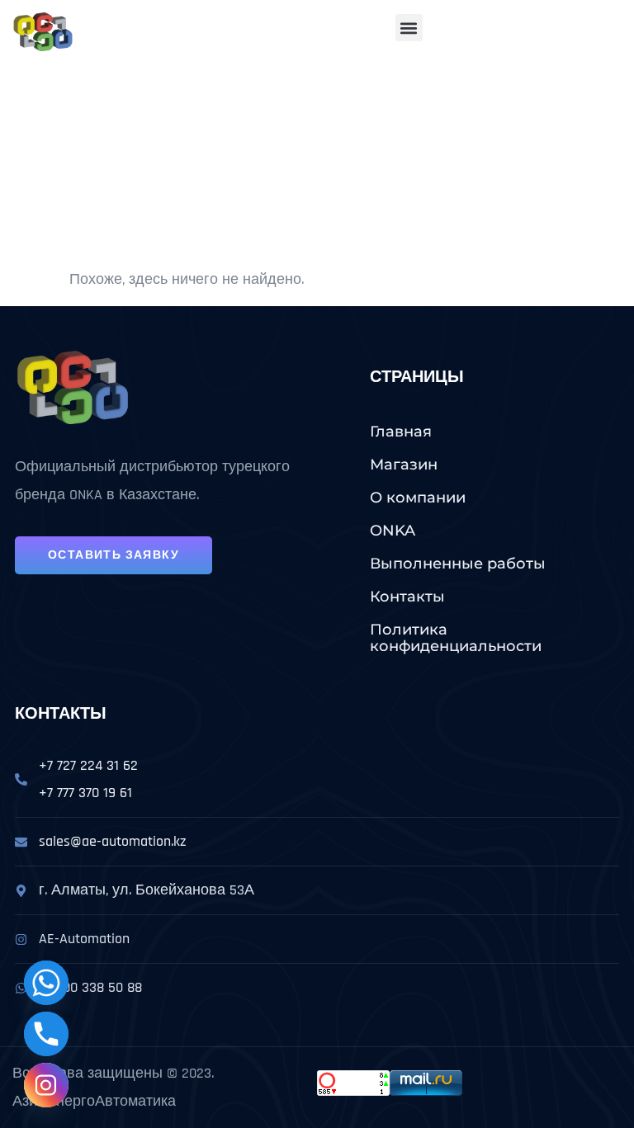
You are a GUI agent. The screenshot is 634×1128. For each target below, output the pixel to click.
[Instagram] (46, 1085)
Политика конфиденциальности (456, 638)
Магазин (404, 464)
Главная (401, 431)
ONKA (392, 531)
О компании (418, 497)
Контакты (407, 597)
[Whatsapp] (46, 982)
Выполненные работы (458, 564)
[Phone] (46, 1034)
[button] (409, 27)
